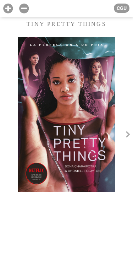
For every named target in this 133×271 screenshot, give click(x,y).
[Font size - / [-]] (24, 8)
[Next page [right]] (128, 135)
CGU (122, 8)
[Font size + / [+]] (8, 8)
